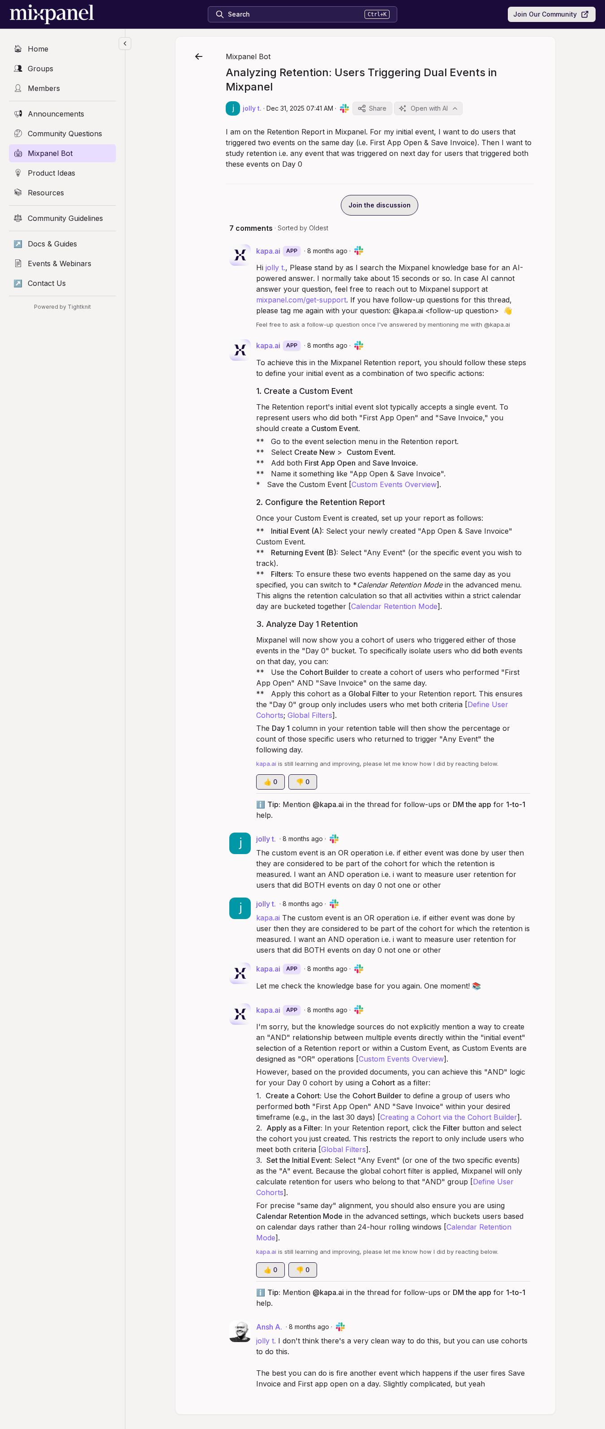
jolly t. (275, 267)
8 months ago (327, 251)
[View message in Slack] (344, 108)
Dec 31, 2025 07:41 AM (299, 108)
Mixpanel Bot (248, 56)
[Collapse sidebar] (125, 43)
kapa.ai (268, 917)
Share (377, 108)
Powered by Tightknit (62, 306)
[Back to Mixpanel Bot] (199, 56)
